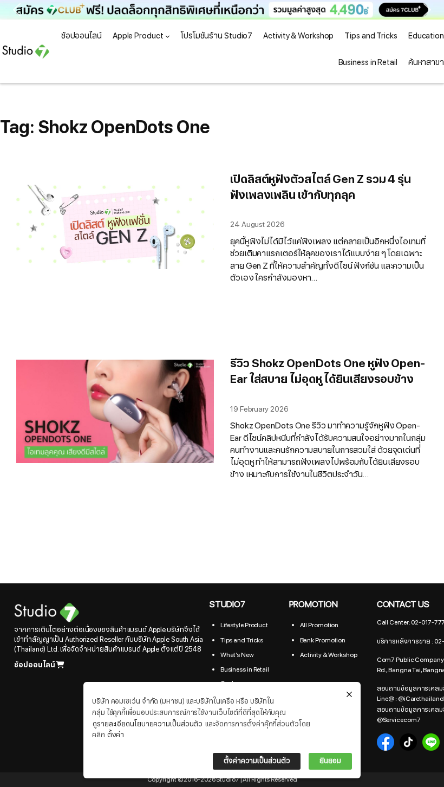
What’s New (237, 655)
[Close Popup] (349, 695)
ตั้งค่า (116, 735)
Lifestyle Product (244, 625)
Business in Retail (244, 669)
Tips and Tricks (242, 640)
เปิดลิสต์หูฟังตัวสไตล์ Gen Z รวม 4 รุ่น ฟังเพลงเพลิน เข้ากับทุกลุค (320, 188)
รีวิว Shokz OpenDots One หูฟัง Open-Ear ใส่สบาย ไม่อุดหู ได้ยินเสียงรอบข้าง (327, 372)
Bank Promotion (323, 640)
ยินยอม (330, 761)
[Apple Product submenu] (167, 36)
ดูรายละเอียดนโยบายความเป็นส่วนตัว (148, 724)
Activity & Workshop (328, 655)
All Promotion (319, 625)
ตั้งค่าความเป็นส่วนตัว (257, 761)
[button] (222, 9)
